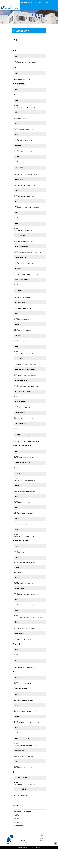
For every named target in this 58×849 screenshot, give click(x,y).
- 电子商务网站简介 (24, 842)
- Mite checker (41, 840)
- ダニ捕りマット (42, 838)
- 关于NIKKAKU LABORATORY (26, 835)
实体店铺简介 (46, 2)
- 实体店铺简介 (23, 840)
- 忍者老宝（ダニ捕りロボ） (44, 836)
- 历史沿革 (22, 838)
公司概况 (35, 2)
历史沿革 (16, 818)
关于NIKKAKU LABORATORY (26, 2)
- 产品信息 (41, 835)
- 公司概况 (22, 836)
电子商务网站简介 (24, 12)
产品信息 (40, 2)
